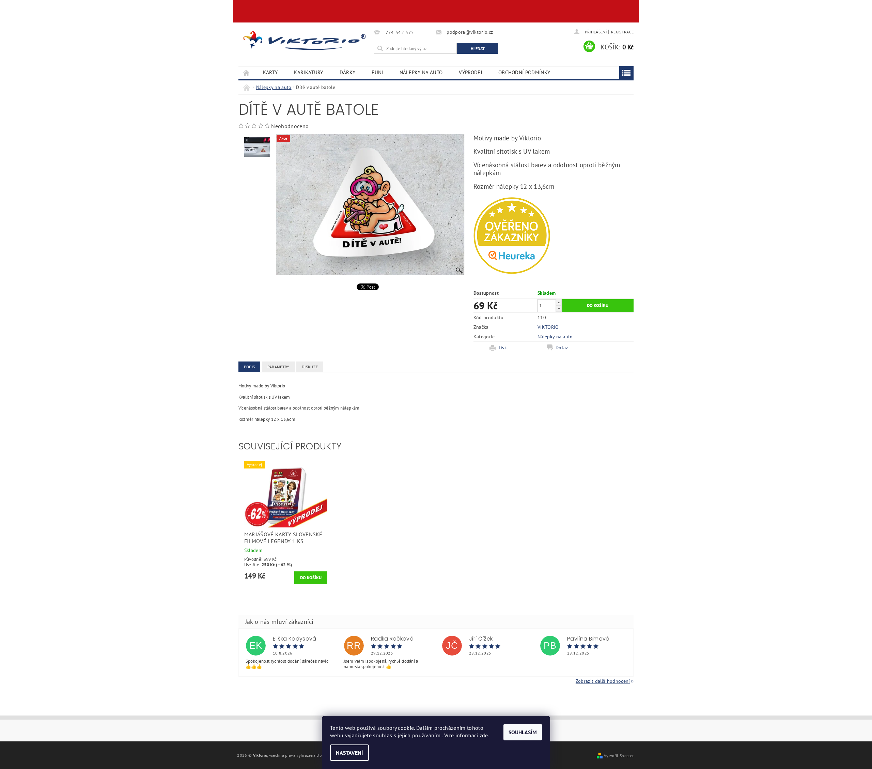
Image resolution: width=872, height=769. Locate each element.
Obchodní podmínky (524, 72)
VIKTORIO (548, 327)
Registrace (622, 31)
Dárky (348, 72)
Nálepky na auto (421, 72)
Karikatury (308, 72)
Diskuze (310, 366)
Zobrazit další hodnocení (603, 680)
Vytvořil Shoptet (619, 755)
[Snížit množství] (559, 308)
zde (484, 735)
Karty (270, 72)
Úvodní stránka (246, 72)
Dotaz (562, 347)
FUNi (377, 72)
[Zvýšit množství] (559, 302)
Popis (249, 366)
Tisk (502, 347)
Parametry (278, 366)
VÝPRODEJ (470, 72)
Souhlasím (523, 732)
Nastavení (349, 752)
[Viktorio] (305, 40)
